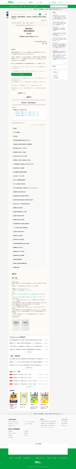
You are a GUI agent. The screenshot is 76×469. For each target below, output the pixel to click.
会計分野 (25, 435)
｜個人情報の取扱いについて (28, 458)
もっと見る (29, 352)
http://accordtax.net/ (28, 290)
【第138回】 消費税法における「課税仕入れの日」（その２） (27, 113)
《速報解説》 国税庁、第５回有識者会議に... (48, 425)
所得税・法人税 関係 (11, 433)
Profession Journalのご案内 (29, 421)
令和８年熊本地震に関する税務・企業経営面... (48, 421)
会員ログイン (61, 2)
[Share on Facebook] (7, 13)
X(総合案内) (65, 421)
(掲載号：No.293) (22, 14)
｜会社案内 (11, 458)
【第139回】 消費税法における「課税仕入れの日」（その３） (27, 115)
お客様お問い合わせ (11, 425)
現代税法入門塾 (23, 404)
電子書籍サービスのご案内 (13, 423)
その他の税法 (10, 437)
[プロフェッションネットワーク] (25, 330)
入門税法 (32, 404)
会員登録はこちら (21, 93)
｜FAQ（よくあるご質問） (62, 458)
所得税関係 (10, 431)
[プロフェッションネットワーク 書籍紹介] (16, 330)
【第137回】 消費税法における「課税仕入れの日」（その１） (27, 112)
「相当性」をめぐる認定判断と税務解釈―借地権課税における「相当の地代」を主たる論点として (28, 296)
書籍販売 (31, 2)
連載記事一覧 (56, 75)
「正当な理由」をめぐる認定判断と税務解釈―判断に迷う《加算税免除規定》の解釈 (26, 294)
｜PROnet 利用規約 (17, 458)
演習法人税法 (43, 404)
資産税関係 (26, 433)
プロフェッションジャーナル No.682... (46, 427)
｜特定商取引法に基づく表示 (40, 458)
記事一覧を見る (29, 367)
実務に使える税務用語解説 (14, 429)
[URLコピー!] (7, 17)
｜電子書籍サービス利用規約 (51, 458)
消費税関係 (10, 435)
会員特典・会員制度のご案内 (13, 421)
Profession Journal (21, 2)
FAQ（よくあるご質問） (28, 423)
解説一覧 (31, 23)
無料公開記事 (56, 77)
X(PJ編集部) (65, 423)
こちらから (26, 25)
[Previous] (8, 400)
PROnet (9, 9)
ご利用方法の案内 (12, 419)
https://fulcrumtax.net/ (25, 288)
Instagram (65, 425)
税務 (20, 6)
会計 (25, 6)
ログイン (22, 74)
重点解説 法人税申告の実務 (13, 405)
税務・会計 (23, 9)
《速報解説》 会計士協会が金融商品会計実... (48, 423)
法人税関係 (26, 431)
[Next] (49, 400)
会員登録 (54, 2)
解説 (31, 9)
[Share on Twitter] (7, 15)
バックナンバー (56, 74)
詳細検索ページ (56, 72)
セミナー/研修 (39, 2)
